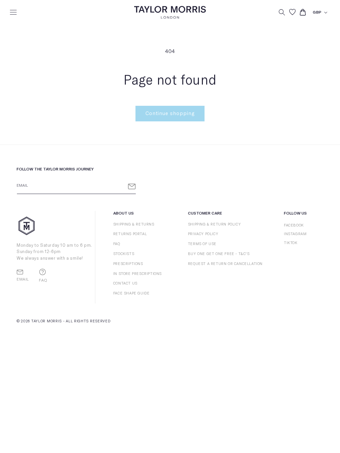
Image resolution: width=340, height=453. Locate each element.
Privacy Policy (203, 234)
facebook (294, 225)
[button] (13, 12)
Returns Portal (130, 234)
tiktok (291, 243)
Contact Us (125, 283)
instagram (295, 234)
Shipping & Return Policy (214, 224)
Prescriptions (128, 264)
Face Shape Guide (131, 293)
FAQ (116, 244)
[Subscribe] (132, 186)
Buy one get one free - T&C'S (219, 254)
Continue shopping (170, 113)
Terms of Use (202, 244)
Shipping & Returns (133, 224)
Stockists (123, 254)
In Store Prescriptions (137, 274)
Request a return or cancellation (225, 264)
